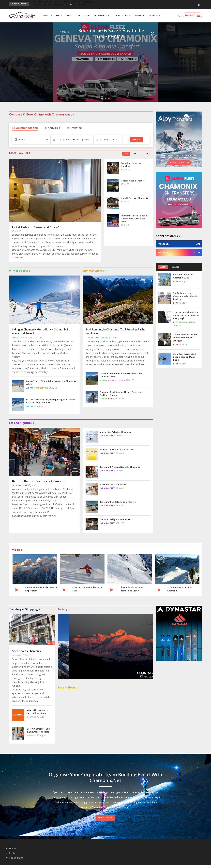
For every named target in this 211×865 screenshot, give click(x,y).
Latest (163, 267)
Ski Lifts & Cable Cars (190, 37)
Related (175, 267)
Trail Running (101, 337)
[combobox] (31, 139)
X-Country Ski (41, 388)
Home (12, 848)
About (47, 15)
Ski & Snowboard (28, 337)
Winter (15, 337)
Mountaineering (187, 322)
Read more (18, 72)
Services (154, 15)
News (175, 281)
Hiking (111, 398)
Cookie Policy (16, 857)
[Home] (22, 14)
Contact (13, 853)
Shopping (138, 15)
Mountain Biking (116, 380)
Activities (83, 15)
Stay (58, 15)
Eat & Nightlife (102, 15)
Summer (89, 337)
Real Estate (122, 15)
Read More (106, 817)
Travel (69, 15)
